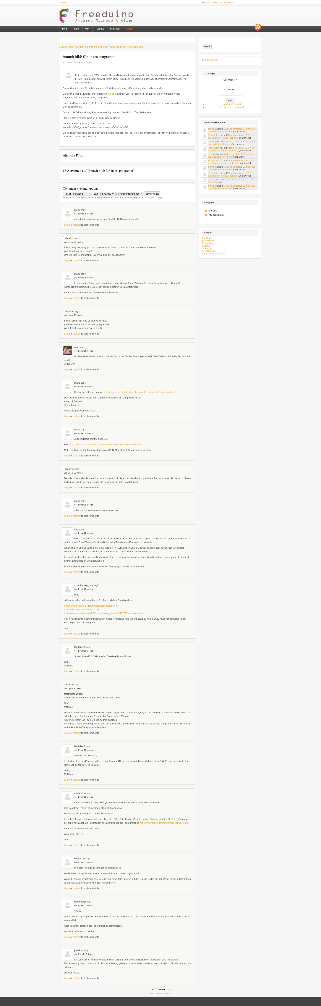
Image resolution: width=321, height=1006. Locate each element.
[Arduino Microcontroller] (98, 22)
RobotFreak (208, 240)
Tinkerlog (207, 248)
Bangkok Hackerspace (213, 253)
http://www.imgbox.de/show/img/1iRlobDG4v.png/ (164, 823)
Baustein (206, 238)
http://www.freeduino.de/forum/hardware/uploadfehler (91, 606)
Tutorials (99, 29)
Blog (64, 29)
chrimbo (212, 129)
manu (88, 62)
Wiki (87, 29)
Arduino (112, 94)
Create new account (232, 104)
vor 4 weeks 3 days (83, 954)
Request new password (232, 107)
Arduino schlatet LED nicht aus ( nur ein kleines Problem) (232, 130)
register (77, 225)
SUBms (206, 246)
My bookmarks (216, 215)
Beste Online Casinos (160, 993)
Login (67, 225)
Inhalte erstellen (210, 60)
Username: (230, 80)
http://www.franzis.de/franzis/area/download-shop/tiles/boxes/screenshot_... (107, 444)
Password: (230, 89)
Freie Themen (101, 47)
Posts (215, 2)
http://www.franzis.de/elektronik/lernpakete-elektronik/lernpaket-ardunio (139, 392)
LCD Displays (209, 251)
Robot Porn (208, 243)
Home (64, 2)
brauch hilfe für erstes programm (127, 47)
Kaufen (129, 29)
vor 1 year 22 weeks (83, 797)
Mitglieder (115, 29)
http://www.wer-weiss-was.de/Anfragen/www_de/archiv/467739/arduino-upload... (104, 613)
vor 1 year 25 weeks (83, 214)
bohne (211, 179)
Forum (76, 29)
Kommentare (228, 2)
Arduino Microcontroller (71, 47)
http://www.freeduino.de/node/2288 (81, 609)
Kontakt (213, 210)
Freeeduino (213, 135)
